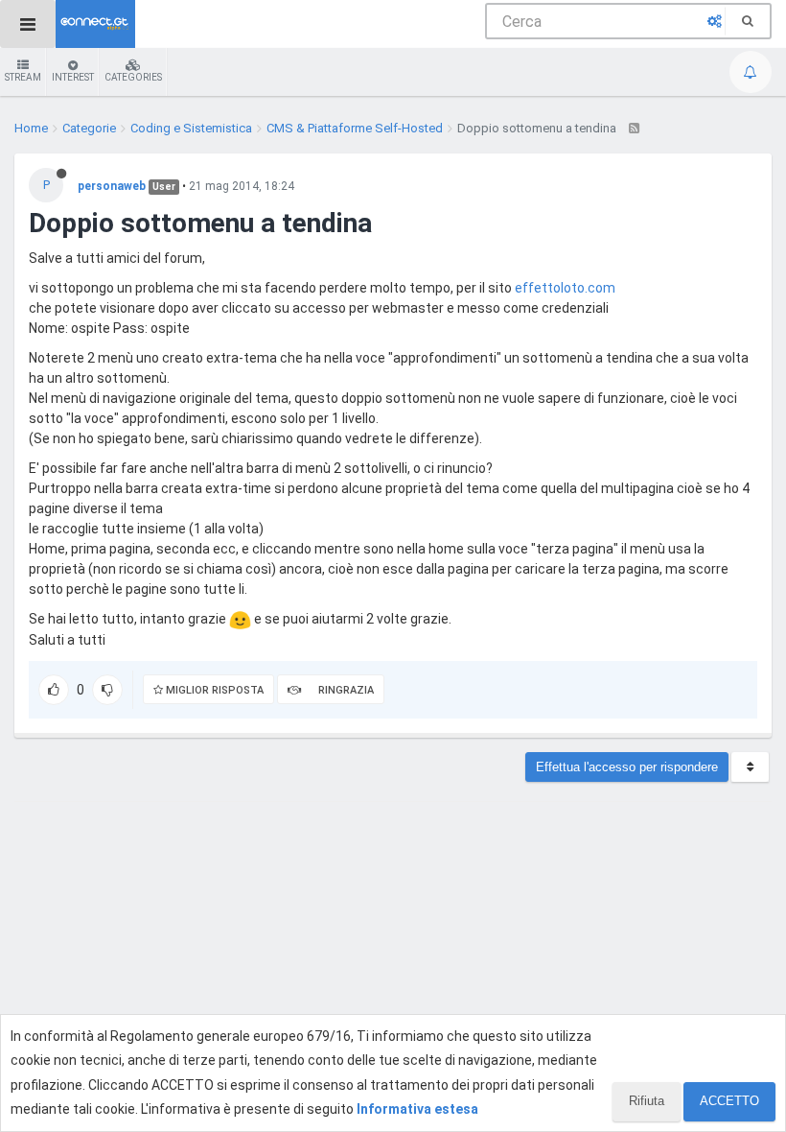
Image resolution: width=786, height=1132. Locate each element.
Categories (133, 77)
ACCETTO (729, 1101)
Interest (73, 77)
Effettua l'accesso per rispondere (627, 767)
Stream (23, 77)
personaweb (112, 186)
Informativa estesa (417, 1109)
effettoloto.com (565, 287)
